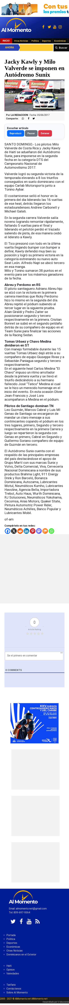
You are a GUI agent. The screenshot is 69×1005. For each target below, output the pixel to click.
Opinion (10, 969)
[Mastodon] (39, 531)
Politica (10, 939)
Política (35, 41)
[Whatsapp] (51, 531)
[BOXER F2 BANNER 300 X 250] (34, 723)
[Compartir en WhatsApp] (21, 118)
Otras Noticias (21, 41)
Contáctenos (13, 988)
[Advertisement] (34, 568)
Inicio (6, 40)
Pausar (31, 133)
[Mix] (45, 531)
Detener (45, 133)
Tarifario (11, 984)
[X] (14, 531)
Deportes (46, 41)
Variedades (12, 973)
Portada (11, 935)
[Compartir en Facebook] (27, 118)
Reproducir (16, 133)
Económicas (60, 41)
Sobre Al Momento (17, 992)
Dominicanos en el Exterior (21, 954)
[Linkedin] (26, 531)
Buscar (63, 47)
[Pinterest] (32, 531)
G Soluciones (63, 1002)
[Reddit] (20, 531)
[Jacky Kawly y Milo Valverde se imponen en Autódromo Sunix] (34, 95)
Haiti (9, 965)
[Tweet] (32, 118)
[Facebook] (7, 531)
